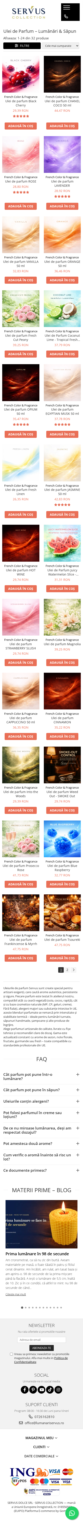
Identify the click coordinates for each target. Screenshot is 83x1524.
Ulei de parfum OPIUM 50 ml (20, 411)
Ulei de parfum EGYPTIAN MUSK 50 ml (62, 411)
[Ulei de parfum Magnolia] (62, 617)
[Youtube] (41, 1390)
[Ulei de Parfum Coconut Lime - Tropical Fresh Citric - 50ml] (62, 308)
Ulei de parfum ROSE (20, 181)
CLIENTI (39, 1447)
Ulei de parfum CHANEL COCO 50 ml (62, 103)
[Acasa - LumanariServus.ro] (29, 12)
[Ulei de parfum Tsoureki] (62, 912)
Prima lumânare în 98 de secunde (37, 1253)
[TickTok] (50, 1390)
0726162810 (44, 1416)
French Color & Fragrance (20, 97)
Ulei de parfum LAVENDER (62, 183)
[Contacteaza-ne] (66, 16)
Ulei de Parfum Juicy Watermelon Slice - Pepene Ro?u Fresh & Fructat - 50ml (62, 572)
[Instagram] (58, 1390)
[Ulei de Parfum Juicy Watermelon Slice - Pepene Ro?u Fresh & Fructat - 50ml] (62, 543)
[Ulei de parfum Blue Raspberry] (62, 838)
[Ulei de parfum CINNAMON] (62, 691)
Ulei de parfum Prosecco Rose (21, 868)
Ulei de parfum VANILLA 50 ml (21, 263)
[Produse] (67, 8)
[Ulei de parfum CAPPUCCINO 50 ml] (20, 691)
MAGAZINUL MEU (39, 1438)
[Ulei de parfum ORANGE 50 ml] (62, 234)
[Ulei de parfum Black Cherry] (20, 74)
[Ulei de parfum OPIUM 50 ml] (20, 382)
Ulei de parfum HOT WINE (21, 572)
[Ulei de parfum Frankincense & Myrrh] (20, 912)
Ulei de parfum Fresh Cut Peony (21, 337)
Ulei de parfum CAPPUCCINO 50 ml (20, 720)
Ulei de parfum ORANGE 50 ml (62, 263)
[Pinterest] (33, 1390)
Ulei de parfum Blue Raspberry (62, 868)
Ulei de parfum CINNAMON (62, 720)
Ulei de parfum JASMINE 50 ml (62, 492)
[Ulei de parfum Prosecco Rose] (20, 838)
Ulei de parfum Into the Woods (20, 794)
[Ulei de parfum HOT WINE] (20, 543)
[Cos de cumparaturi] (66, 25)
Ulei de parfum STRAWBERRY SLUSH (21, 646)
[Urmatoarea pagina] (73, 970)
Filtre (23, 46)
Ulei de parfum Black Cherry (20, 103)
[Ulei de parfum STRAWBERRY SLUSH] (20, 617)
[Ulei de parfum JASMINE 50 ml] (62, 462)
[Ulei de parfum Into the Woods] (20, 765)
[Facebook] (25, 1390)
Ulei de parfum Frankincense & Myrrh (20, 941)
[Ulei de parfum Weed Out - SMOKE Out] (62, 765)
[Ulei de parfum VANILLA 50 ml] (20, 234)
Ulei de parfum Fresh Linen (21, 492)
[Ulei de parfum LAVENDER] (62, 154)
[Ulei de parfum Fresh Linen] (20, 462)
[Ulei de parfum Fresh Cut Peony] (20, 308)
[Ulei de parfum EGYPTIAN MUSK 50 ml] (62, 382)
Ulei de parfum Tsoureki (62, 939)
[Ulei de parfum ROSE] (20, 154)
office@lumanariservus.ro (44, 1423)
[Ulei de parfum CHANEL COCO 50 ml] (62, 74)
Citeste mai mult (16, 1294)
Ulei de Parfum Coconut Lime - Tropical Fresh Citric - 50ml (62, 337)
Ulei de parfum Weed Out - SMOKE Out (62, 794)
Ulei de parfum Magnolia (62, 644)
